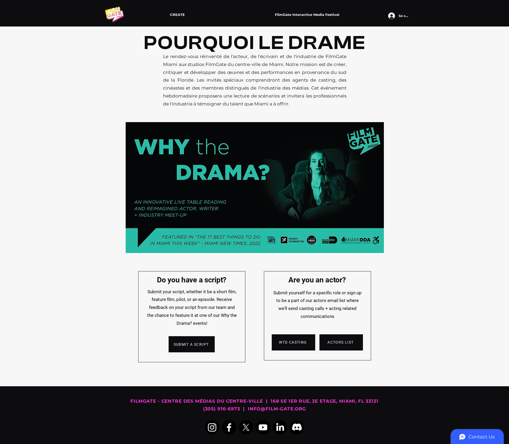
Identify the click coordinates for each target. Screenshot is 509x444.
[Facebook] (229, 427)
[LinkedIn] (280, 427)
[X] (246, 427)
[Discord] (297, 427)
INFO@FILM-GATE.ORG (277, 408)
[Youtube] (263, 427)
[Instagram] (212, 427)
